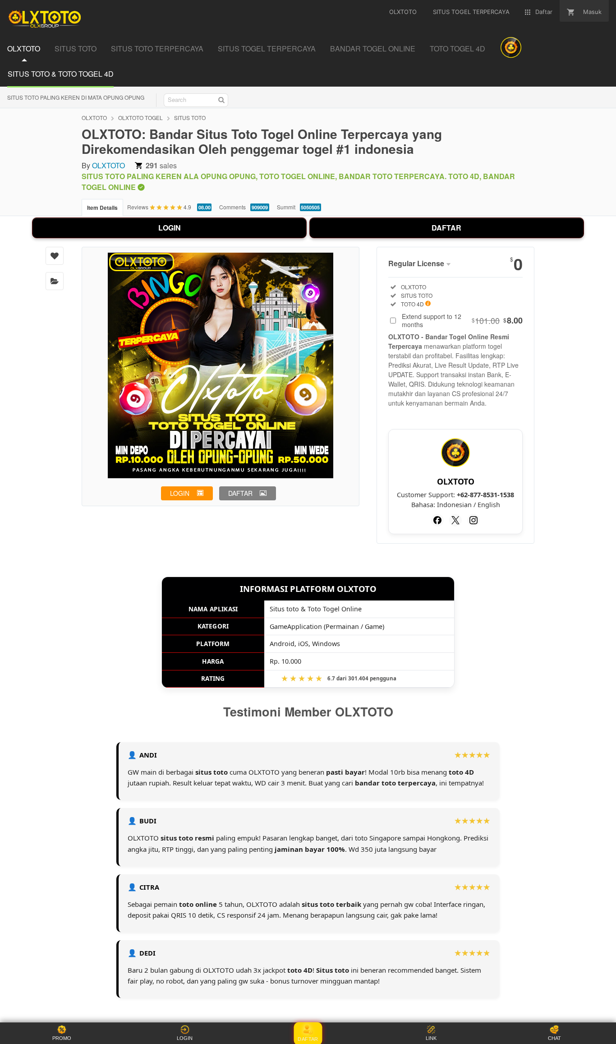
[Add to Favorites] (55, 256)
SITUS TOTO (190, 117)
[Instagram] (473, 520)
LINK (431, 1038)
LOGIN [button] (179, 493)
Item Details (102, 207)
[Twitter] (455, 520)
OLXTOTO (94, 117)
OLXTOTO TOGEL (140, 117)
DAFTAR (446, 227)
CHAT (554, 1038)
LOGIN (169, 227)
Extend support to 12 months (462, 320)
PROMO (61, 1038)
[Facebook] (437, 520)
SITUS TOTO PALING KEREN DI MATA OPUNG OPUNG (75, 97)
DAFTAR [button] (240, 493)
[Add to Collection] (55, 281)
